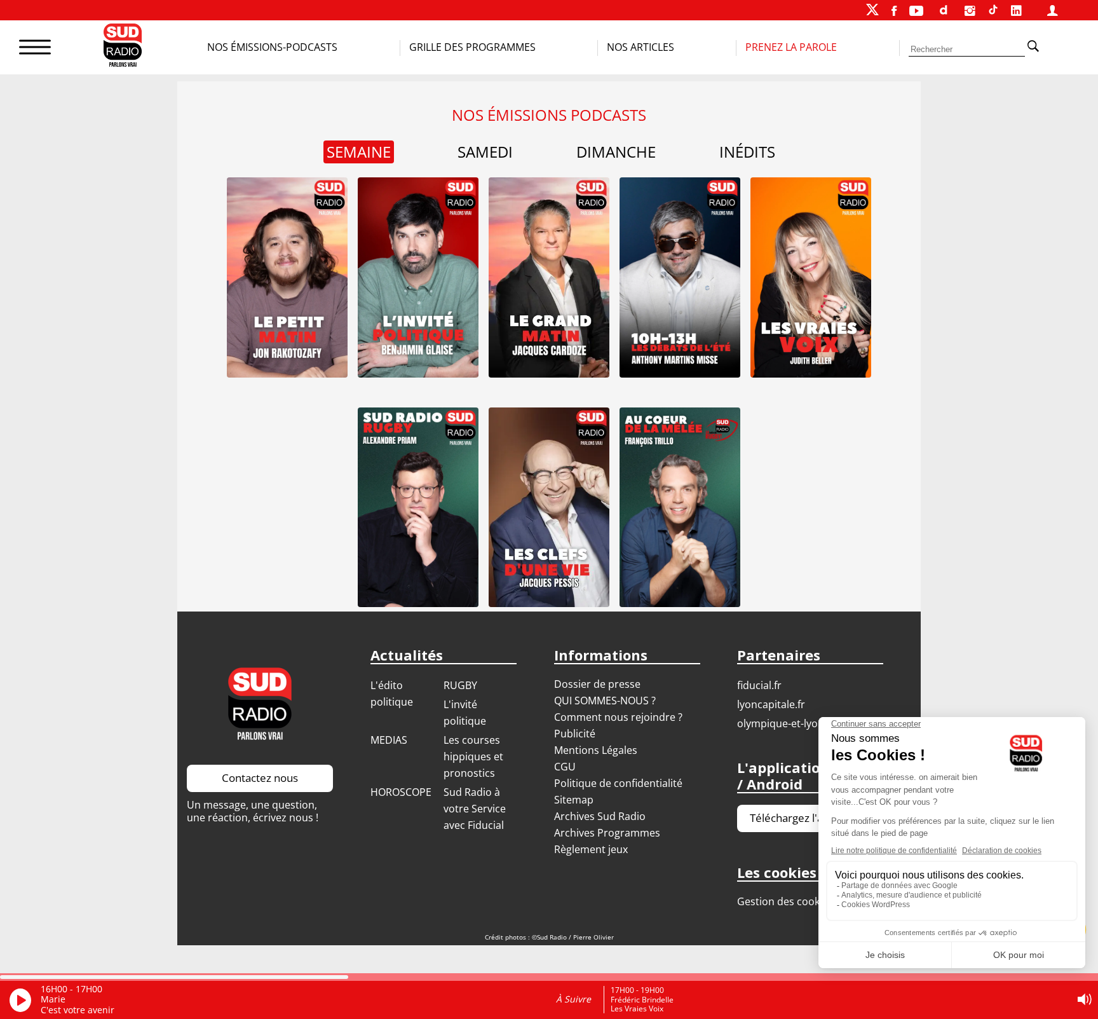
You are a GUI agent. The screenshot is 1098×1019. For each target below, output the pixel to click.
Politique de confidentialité (618, 783)
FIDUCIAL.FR (759, 685)
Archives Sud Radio (600, 816)
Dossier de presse (597, 684)
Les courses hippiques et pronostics (473, 756)
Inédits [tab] (747, 152)
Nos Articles (640, 47)
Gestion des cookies (785, 901)
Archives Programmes (607, 833)
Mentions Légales (595, 750)
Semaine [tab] (359, 151)
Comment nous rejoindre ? (619, 717)
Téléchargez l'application (810, 817)
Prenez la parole (791, 47)
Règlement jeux (591, 849)
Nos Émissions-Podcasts (272, 47)
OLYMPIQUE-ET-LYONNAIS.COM (802, 723)
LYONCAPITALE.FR (771, 704)
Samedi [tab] (485, 152)
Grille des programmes (472, 47)
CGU (565, 767)
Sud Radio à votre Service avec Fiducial (475, 808)
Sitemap (573, 800)
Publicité (574, 734)
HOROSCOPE (400, 792)
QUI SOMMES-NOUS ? (605, 701)
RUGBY (460, 685)
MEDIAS (388, 740)
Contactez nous (260, 777)
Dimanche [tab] (616, 152)
